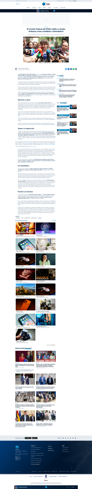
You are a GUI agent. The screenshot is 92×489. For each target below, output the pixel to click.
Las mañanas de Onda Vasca (36, 447)
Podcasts (28, 7)
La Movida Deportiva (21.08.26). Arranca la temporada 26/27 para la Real (63, 117)
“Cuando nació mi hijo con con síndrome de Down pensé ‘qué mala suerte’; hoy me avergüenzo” (67, 80)
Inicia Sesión (70, 0)
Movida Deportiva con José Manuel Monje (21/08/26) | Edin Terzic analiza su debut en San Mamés (63, 110)
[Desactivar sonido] (70, 487)
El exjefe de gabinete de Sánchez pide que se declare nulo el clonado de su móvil (45, 387)
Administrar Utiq (73, 471)
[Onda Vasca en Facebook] (65, 438)
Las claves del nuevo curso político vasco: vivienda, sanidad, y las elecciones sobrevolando (45, 406)
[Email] (76, 69)
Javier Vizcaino (64, 449)
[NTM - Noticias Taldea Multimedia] (46, 476)
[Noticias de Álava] (53, 476)
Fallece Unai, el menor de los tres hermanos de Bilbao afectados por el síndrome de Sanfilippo (68, 91)
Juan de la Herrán (65, 447)
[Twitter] (66, 69)
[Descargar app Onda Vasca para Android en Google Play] (28, 438)
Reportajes (50, 448)
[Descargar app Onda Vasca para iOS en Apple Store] (34, 438)
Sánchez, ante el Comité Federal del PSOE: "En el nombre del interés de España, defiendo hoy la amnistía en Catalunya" (25, 370)
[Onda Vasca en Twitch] (73, 438)
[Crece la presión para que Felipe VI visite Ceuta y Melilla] (25, 379)
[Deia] (30, 476)
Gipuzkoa (58, 121)
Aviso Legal (40, 471)
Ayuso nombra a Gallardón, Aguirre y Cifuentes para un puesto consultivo (44, 424)
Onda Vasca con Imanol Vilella (36, 460)
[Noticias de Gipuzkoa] (38, 476)
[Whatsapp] (73, 69)
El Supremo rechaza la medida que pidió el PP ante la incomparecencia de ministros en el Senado (25, 406)
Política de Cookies (54, 471)
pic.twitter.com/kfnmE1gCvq (49, 144)
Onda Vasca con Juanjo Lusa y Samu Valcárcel (37, 456)
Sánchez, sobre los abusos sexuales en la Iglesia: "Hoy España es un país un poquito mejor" (24, 365)
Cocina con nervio (65, 451)
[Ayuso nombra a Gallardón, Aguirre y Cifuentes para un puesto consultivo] (46, 415)
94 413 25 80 (19, 452)
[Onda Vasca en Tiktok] (75, 438)
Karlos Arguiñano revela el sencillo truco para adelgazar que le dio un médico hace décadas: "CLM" (67, 85)
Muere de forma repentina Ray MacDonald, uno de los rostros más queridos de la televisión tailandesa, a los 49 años (67, 96)
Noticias (49, 446)
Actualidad (34, 7)
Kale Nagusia (33, 451)
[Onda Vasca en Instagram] (70, 438)
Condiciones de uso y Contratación (64, 471)
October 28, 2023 (32, 146)
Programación (62, 7)
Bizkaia (39, 7)
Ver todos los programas (35, 464)
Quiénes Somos (34, 471)
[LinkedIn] (68, 69)
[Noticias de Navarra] (62, 476)
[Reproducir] (54, 11)
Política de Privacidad (46, 471)
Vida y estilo (61, 77)
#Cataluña (30, 141)
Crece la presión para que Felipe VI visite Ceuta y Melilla (24, 387)
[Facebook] (71, 69)
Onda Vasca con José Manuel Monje (37, 453)
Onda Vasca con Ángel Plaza (36, 462)
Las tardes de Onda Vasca (35, 449)
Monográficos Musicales (44, 11)
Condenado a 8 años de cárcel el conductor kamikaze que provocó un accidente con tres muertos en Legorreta (63, 124)
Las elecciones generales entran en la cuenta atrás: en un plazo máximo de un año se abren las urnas (24, 425)
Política (16, 385)
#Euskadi (25, 141)
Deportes (49, 7)
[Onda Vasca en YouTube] (68, 438)
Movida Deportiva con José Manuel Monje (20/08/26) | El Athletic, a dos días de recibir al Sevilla (63, 133)
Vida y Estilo (56, 7)
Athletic (44, 7)
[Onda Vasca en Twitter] (63, 438)
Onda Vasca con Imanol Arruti (36, 458)
